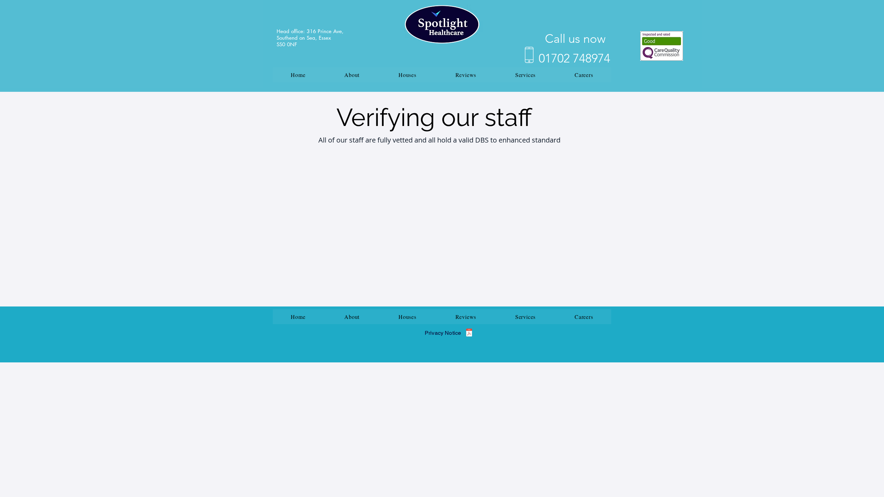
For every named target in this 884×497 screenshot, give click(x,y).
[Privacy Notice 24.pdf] (469, 333)
